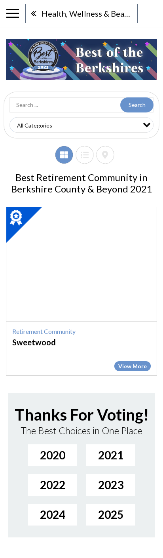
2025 (110, 514)
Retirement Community (44, 331)
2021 (110, 455)
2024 (52, 514)
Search (137, 104)
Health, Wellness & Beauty (89, 13)
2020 (52, 455)
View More (132, 366)
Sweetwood (34, 342)
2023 (110, 484)
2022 (52, 484)
